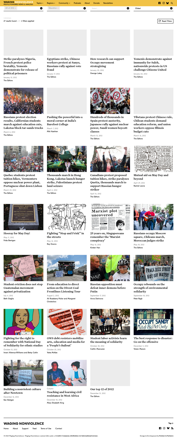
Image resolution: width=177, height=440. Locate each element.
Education (54, 8)
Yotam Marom (139, 349)
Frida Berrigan (9, 240)
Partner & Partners (166, 436)
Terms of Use (46, 429)
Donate (96, 3)
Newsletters (108, 3)
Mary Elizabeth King (55, 403)
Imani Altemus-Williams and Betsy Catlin (21, 353)
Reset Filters (166, 21)
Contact (58, 429)
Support (25, 429)
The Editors (8, 80)
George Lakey (96, 73)
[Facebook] (159, 3)
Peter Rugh (138, 299)
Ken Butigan (9, 400)
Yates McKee (52, 353)
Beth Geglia (9, 299)
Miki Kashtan (52, 131)
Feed (34, 429)
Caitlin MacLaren (97, 349)
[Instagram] (164, 3)
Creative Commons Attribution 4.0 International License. (76, 436)
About (87, 3)
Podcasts (77, 3)
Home (6, 429)
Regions (50, 3)
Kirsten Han (95, 248)
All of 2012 (10, 8)
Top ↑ (170, 423)
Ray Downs (51, 244)
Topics (39, 3)
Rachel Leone (139, 186)
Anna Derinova (96, 299)
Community (63, 3)
